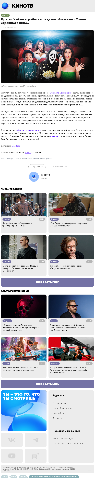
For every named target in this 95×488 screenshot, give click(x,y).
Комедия (18, 159)
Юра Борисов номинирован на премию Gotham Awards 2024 (68, 224)
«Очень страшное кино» (60, 93)
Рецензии (7, 321)
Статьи (53, 321)
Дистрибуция (59, 413)
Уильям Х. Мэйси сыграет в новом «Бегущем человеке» (66, 267)
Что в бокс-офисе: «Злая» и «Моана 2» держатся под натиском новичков (20, 368)
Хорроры (10, 159)
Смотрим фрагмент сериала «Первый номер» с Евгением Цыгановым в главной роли (20, 268)
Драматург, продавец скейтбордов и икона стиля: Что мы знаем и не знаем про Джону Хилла (67, 327)
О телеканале (59, 403)
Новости (5, 15)
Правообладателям (62, 408)
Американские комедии (30, 159)
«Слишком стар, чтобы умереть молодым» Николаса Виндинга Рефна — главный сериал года (20, 327)
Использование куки (62, 438)
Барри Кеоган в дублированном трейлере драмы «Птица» (17, 224)
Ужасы (42, 159)
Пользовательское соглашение (68, 443)
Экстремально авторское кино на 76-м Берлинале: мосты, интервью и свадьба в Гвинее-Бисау (68, 370)
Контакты (57, 418)
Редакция (58, 395)
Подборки (54, 364)
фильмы (48, 159)
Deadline (16, 146)
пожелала (55, 136)
